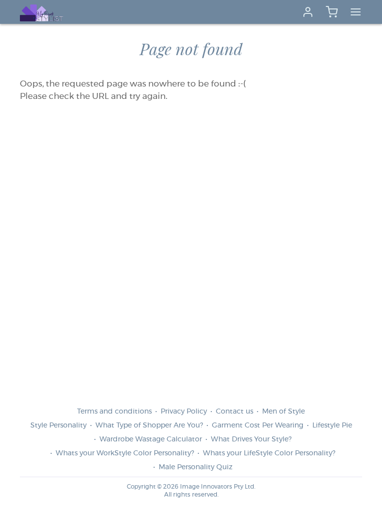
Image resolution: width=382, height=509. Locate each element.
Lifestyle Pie (332, 425)
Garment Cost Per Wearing (257, 425)
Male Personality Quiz (195, 467)
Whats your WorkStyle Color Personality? (125, 453)
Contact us (234, 411)
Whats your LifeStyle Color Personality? (269, 453)
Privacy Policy (184, 411)
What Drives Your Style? (251, 439)
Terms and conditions (114, 411)
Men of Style (283, 411)
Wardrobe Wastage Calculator (150, 439)
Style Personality (58, 425)
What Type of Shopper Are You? (149, 425)
